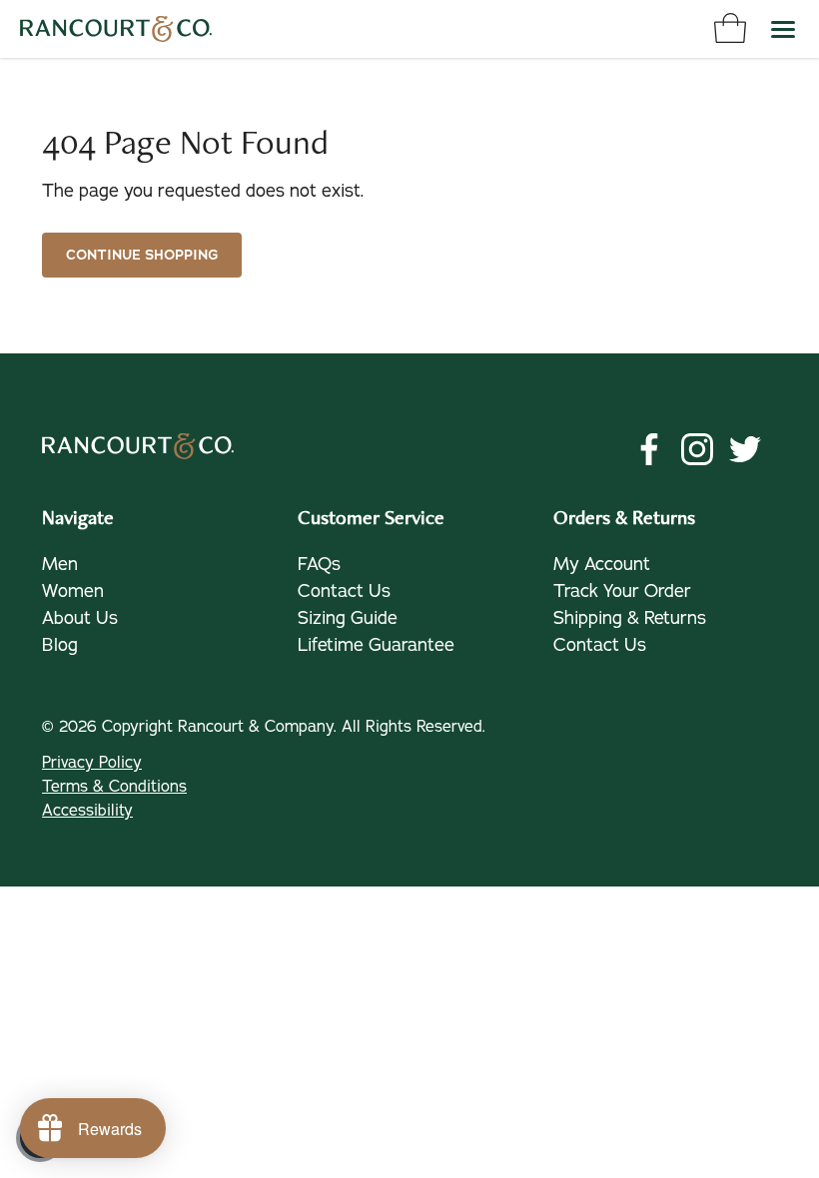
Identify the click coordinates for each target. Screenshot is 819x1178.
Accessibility (87, 811)
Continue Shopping (142, 255)
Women (73, 591)
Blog (60, 645)
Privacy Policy (92, 763)
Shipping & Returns (629, 618)
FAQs (319, 564)
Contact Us (344, 591)
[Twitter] (745, 449)
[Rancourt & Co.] (116, 29)
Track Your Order (622, 591)
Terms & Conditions (114, 787)
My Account (601, 564)
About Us (80, 618)
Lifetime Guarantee (376, 645)
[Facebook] (649, 449)
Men (60, 564)
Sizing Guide (348, 618)
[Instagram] (697, 449)
